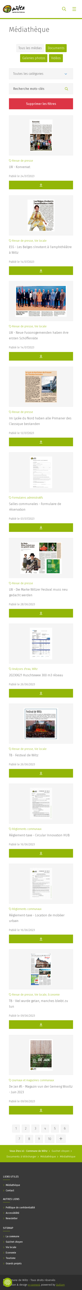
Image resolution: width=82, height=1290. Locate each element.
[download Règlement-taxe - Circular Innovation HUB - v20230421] (41, 853)
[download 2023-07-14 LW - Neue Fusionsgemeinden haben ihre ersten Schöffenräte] (41, 356)
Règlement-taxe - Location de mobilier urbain (36, 918)
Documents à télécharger (21, 1156)
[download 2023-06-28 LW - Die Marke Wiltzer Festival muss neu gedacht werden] (41, 613)
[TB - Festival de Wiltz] (41, 724)
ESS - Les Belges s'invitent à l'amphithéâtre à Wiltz (40, 250)
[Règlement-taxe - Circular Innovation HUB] (41, 804)
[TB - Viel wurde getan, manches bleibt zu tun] (41, 969)
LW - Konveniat (19, 167)
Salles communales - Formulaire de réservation (35, 506)
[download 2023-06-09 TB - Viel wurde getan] (41, 1024)
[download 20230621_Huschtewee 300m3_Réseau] (41, 693)
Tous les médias (30, 48)
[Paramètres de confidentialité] (7, 1282)
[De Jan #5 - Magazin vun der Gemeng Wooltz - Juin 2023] (41, 1055)
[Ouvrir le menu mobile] (74, 9)
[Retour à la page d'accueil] (14, 9)
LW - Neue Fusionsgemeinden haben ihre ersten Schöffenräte (38, 335)
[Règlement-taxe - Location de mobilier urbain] (41, 884)
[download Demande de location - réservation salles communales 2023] (41, 527)
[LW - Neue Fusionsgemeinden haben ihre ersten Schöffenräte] (41, 301)
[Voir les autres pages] (61, 1139)
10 (49, 1139)
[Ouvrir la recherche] (64, 9)
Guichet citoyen (60, 1150)
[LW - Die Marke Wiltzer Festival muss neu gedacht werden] (41, 558)
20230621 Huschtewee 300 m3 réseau (36, 675)
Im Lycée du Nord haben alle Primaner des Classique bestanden (40, 421)
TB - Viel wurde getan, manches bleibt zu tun (38, 1003)
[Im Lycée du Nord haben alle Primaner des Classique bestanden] (41, 387)
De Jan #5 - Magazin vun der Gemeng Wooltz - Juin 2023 (41, 1089)
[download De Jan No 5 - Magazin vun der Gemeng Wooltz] (41, 1110)
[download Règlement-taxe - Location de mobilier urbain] (41, 939)
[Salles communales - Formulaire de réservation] (41, 472)
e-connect (34, 1284)
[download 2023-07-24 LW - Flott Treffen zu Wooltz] (41, 185)
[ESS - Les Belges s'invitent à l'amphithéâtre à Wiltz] (41, 215)
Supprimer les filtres (41, 104)
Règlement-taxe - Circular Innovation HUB (39, 835)
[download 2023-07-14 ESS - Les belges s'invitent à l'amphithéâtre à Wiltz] (41, 270)
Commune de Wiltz (37, 1150)
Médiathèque (29, 29)
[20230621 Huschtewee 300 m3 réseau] (41, 644)
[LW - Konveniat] (41, 135)
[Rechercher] (66, 89)
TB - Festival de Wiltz (23, 755)
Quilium (60, 1284)
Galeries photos (33, 58)
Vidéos (56, 58)
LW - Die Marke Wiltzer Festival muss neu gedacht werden (38, 592)
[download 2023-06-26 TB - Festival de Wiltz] (41, 773)
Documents (56, 48)
